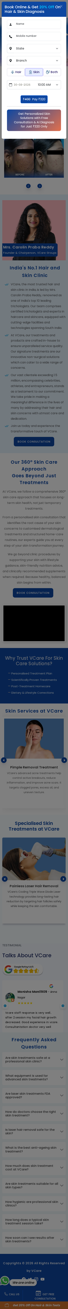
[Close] (61, 6)
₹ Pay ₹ (34, 99)
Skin (36, 72)
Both (54, 72)
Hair (18, 72)
